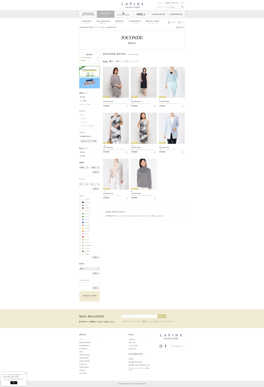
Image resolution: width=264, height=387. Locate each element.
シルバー (87, 242)
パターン (87, 248)
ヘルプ (182, 3)
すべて (81, 339)
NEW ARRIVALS (103, 22)
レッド (87, 237)
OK (14, 382)
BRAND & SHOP (152, 22)
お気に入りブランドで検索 (88, 141)
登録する (162, 316)
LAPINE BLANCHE (84, 355)
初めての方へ (175, 3)
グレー (87, 205)
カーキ (87, 216)
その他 (87, 254)
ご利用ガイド (132, 339)
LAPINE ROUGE (83, 358)
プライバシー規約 (153, 321)
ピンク (87, 234)
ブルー (87, 219)
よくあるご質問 (133, 345)
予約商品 (82, 156)
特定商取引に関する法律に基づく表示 (139, 365)
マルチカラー (89, 245)
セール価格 (83, 101)
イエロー (87, 228)
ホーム (82, 115)
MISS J (81, 352)
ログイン (159, 3)
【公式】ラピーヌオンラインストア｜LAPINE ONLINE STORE (132, 5)
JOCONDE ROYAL (111, 27)
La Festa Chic (83, 364)
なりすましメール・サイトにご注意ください (139, 369)
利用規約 (144, 321)
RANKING (119, 22)
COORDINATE (135, 22)
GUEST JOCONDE (84, 361)
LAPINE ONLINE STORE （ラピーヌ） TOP (91, 27)
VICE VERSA (83, 373)
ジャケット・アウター (87, 126)
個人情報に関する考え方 (135, 362)
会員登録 (167, 3)
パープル (87, 225)
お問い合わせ (132, 348)
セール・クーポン (85, 104)
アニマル (87, 251)
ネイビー (87, 222)
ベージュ (87, 211)
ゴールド (87, 239)
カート (183, 22)
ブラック (87, 202)
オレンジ (87, 231)
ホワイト (87, 199)
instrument (82, 370)
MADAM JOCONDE (84, 342)
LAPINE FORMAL (84, 367)
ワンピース (84, 122)
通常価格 (82, 97)
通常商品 (82, 152)
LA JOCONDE (83, 348)
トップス (83, 118)
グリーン (87, 214)
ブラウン (87, 208)
